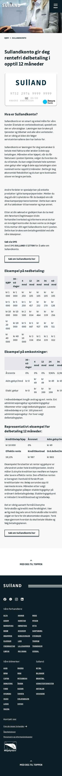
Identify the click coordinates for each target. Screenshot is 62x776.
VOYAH (20, 704)
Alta (5, 615)
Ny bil (38, 668)
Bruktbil (40, 678)
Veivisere (40, 694)
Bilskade (40, 673)
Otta (34, 626)
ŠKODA (20, 683)
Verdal (35, 651)
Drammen (7, 636)
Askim (6, 621)
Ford (5, 688)
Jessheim (22, 631)
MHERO (20, 668)
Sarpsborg (37, 631)
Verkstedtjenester (45, 683)
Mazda (6, 709)
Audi (5, 668)
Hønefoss (22, 626)
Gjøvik (6, 651)
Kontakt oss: (10, 719)
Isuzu (5, 699)
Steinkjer (36, 636)
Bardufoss (8, 626)
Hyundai (7, 694)
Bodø (5, 631)
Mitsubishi (22, 678)
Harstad (22, 621)
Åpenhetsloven (9, 732)
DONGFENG (8, 683)
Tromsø (35, 641)
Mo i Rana (22, 651)
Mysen (35, 621)
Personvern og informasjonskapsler (17, 737)
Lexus (6, 704)
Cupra (6, 678)
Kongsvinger (24, 636)
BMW (5, 673)
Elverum (7, 641)
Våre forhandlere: (12, 608)
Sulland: (40, 661)
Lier (20, 641)
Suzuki (20, 688)
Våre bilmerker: (11, 661)
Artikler (40, 688)
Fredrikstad (9, 646)
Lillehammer (24, 646)
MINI (19, 673)
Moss (34, 615)
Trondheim (37, 646)
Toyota (20, 694)
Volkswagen (23, 699)
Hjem (6, 38)
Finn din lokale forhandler (13, 726)
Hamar (21, 615)
